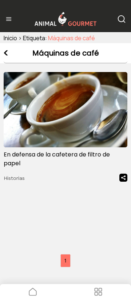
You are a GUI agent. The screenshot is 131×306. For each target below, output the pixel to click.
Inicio (10, 38)
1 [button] (65, 260)
